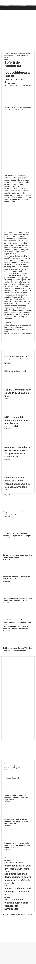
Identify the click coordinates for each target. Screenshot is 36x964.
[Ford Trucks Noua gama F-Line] (18, 2)
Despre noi (7, 764)
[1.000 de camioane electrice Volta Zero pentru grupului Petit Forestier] (13, 646)
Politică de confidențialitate (12, 768)
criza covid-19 (25, 325)
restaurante (17, 329)
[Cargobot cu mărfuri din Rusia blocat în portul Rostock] (13, 510)
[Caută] (34, 8)
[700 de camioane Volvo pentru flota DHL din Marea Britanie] (13, 574)
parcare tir (21, 327)
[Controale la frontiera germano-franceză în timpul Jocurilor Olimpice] (13, 531)
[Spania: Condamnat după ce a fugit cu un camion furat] (18, 387)
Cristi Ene (7, 85)
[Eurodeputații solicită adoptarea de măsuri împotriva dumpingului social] (13, 617)
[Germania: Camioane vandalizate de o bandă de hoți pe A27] (13, 553)
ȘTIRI (11, 53)
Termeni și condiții (9, 766)
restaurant (8, 329)
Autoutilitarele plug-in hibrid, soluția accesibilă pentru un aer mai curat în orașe (16, 821)
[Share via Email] (5, 335)
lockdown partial (10, 327)
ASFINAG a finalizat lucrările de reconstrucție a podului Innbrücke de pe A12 (16, 275)
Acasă (6, 53)
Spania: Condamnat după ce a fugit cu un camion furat (17, 392)
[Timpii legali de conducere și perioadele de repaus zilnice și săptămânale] (15, 793)
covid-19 (16, 325)
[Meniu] (2, 8)
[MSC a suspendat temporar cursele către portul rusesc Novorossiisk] (18, 414)
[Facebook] (4, 335)
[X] (0, 938)
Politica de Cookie (9, 770)
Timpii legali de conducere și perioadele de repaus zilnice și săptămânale (16, 797)
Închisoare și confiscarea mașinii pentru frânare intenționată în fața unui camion (17, 845)
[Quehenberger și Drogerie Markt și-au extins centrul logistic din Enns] (13, 596)
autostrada (8, 325)
